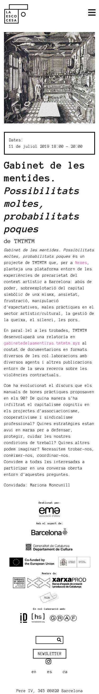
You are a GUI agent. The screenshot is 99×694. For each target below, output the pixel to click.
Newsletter (50, 654)
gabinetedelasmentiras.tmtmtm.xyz (42, 343)
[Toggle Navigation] (92, 13)
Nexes (81, 263)
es (49, 672)
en (34, 672)
